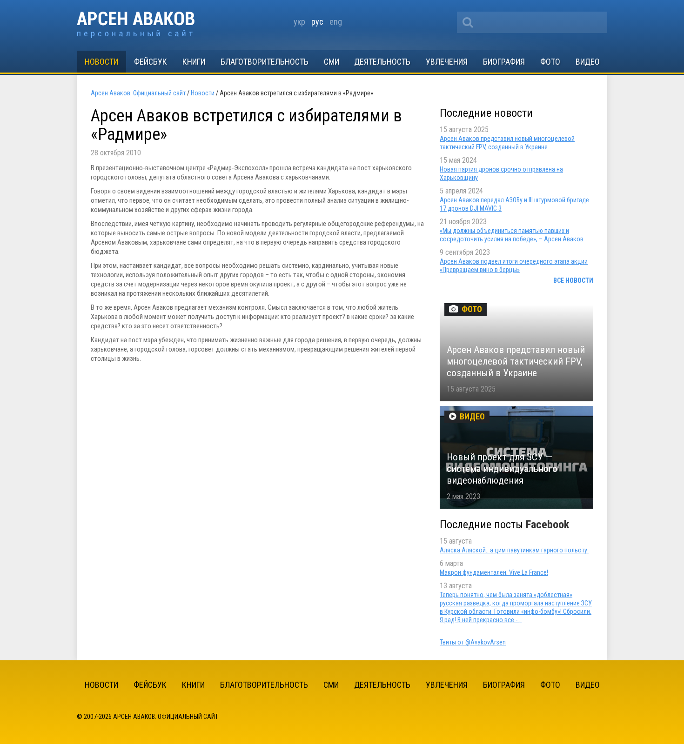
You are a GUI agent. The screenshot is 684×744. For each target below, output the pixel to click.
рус (317, 22)
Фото (550, 61)
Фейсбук (150, 61)
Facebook (547, 524)
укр (299, 22)
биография (504, 61)
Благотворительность (264, 61)
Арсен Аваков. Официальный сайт (135, 25)
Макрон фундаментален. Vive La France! (494, 572)
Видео (588, 61)
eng (335, 22)
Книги (193, 61)
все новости (573, 280)
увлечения (447, 61)
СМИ (331, 61)
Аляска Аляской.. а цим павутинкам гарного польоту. (514, 550)
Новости (101, 61)
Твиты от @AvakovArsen (473, 642)
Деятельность (382, 61)
